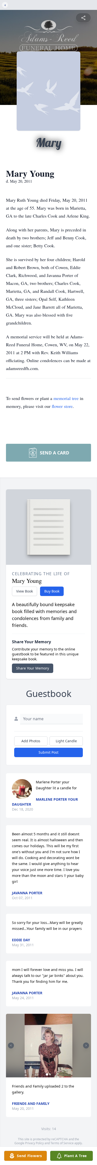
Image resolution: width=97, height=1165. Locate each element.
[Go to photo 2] (50, 1074)
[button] (48, 1045)
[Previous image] (11, 1045)
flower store (62, 406)
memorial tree (66, 398)
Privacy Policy (34, 1143)
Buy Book (51, 591)
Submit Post (48, 752)
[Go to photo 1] (47, 1074)
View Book (24, 591)
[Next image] (86, 1045)
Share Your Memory (32, 668)
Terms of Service (62, 1143)
